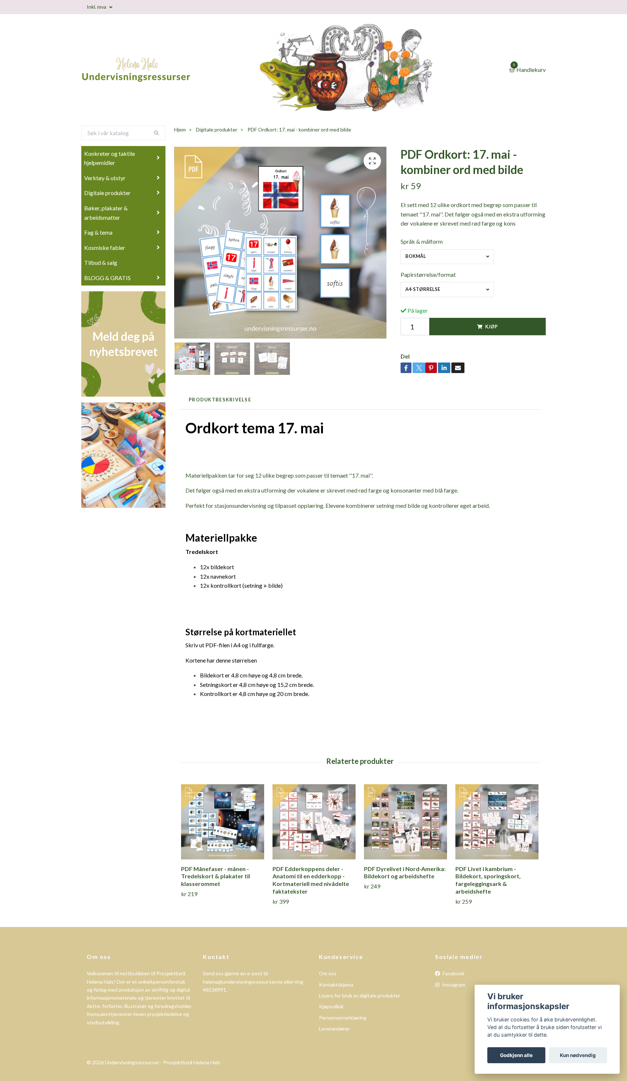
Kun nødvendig (578, 1055)
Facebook (453, 973)
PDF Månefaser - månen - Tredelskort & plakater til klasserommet (215, 876)
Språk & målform (422, 241)
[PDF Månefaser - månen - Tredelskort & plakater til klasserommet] (222, 821)
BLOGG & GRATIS (107, 277)
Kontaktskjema (336, 984)
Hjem (180, 129)
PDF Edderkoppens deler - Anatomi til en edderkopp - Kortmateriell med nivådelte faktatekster (310, 880)
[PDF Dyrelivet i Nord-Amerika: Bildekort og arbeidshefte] (405, 821)
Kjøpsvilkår (331, 1006)
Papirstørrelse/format (428, 274)
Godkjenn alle (516, 1055)
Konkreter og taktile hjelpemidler (109, 158)
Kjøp (491, 326)
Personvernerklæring (342, 1018)
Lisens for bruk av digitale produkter (359, 995)
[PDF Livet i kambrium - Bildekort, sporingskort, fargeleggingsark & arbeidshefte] (496, 821)
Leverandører (334, 1028)
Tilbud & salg (100, 262)
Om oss (327, 973)
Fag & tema (98, 232)
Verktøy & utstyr (105, 177)
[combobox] (447, 256)
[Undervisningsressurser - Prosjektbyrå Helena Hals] (164, 70)
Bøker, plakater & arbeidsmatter (106, 213)
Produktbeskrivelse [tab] (220, 399)
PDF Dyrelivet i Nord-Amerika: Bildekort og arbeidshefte (405, 872)
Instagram (453, 984)
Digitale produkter (107, 192)
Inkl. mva (97, 7)
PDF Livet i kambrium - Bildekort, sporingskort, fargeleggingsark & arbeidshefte (488, 880)
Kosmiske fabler (104, 247)
